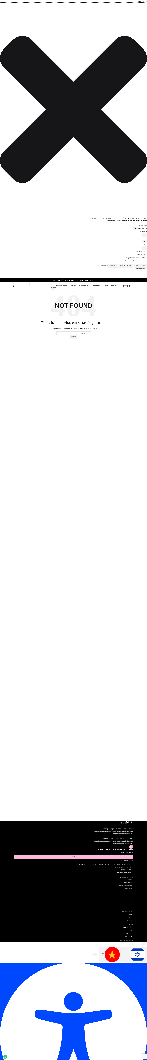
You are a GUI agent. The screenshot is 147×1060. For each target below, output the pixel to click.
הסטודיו (130, 879)
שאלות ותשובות (127, 882)
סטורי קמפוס (128, 889)
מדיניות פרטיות (141, 269)
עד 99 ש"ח (129, 920)
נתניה (130, 930)
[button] (73, 109)
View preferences (126, 265)
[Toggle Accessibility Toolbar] (144, 943)
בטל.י (137, 265)
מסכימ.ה (143, 265)
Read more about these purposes (135, 261)
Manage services (140, 254)
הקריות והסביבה (127, 927)
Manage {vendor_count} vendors (135, 258)
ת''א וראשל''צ (128, 933)
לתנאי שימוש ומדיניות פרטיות (115, 221)
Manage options (141, 251)
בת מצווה (129, 914)
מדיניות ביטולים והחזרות (125, 886)
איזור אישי (129, 905)
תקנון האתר (129, 892)
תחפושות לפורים (127, 908)
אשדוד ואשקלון (128, 936)
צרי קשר (129, 898)
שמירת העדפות (113, 265)
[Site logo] (126, 286)
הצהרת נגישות (128, 895)
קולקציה (130, 917)
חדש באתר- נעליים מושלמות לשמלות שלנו (75, 280)
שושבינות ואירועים (127, 911)
